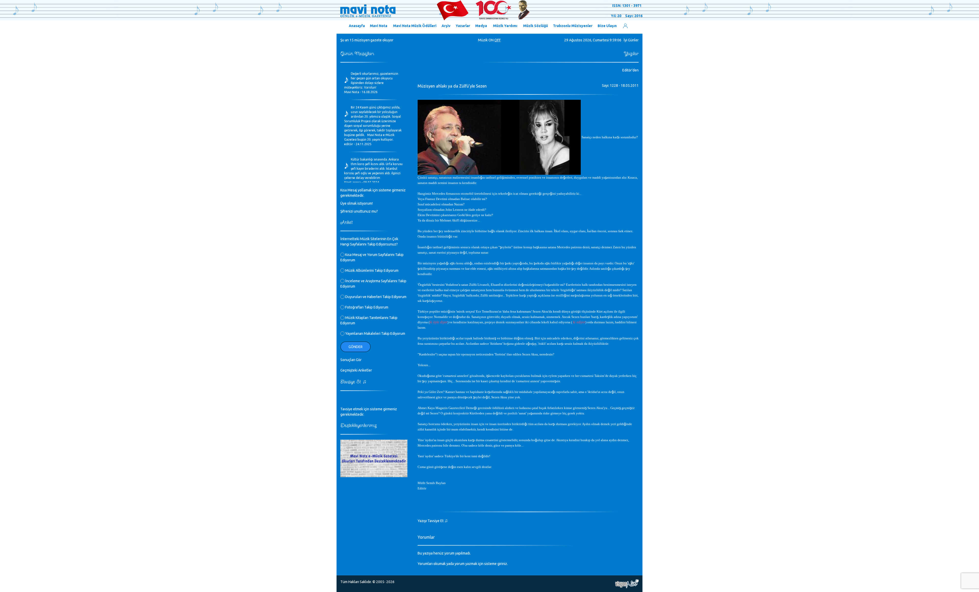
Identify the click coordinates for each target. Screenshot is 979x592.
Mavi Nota (378, 26)
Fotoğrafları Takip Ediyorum (366, 307)
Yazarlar (463, 26)
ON (491, 40)
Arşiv (446, 26)
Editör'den (630, 70)
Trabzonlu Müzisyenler (572, 26)
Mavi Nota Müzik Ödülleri (414, 26)
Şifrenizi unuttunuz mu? (359, 211)
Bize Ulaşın (607, 26)
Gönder (356, 347)
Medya (481, 26)
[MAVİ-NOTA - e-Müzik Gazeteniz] (435, 10)
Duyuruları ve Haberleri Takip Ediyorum (375, 297)
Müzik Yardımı (505, 26)
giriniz (502, 564)
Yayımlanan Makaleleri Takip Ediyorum (374, 333)
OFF (497, 40)
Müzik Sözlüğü (535, 26)
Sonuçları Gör (351, 360)
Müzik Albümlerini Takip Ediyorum (371, 270)
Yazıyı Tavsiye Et (433, 521)
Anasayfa (357, 26)
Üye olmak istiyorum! (356, 203)
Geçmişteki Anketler (356, 370)
